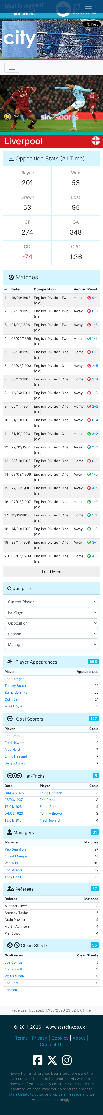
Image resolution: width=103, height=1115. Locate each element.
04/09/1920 (14, 813)
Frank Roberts (50, 807)
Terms (21, 1038)
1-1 (94, 338)
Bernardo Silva (16, 692)
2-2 (94, 447)
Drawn (27, 197)
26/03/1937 (14, 800)
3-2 (94, 433)
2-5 (94, 365)
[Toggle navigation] (12, 67)
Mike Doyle (13, 706)
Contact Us (51, 1044)
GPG (75, 246)
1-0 (94, 474)
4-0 (94, 556)
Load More (51, 571)
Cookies (59, 1038)
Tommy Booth (15, 686)
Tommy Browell (51, 813)
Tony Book (13, 877)
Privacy (39, 1038)
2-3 (94, 406)
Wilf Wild (11, 863)
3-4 (94, 379)
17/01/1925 (13, 807)
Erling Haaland (16, 756)
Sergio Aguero (15, 763)
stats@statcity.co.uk (26, 1094)
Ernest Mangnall (17, 856)
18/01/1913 (13, 820)
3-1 (94, 542)
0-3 (94, 311)
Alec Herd (12, 749)
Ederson (11, 990)
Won (75, 172)
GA (76, 222)
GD (27, 246)
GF (27, 222)
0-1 (94, 297)
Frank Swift (13, 969)
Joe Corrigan (14, 679)
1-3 (94, 325)
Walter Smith (14, 976)
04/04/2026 (14, 793)
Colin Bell (12, 699)
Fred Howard (14, 743)
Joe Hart (11, 983)
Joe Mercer (13, 870)
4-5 (94, 488)
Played (27, 172)
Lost (75, 197)
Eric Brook (12, 736)
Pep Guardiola (15, 849)
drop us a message (65, 1094)
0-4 (94, 420)
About (79, 1038)
